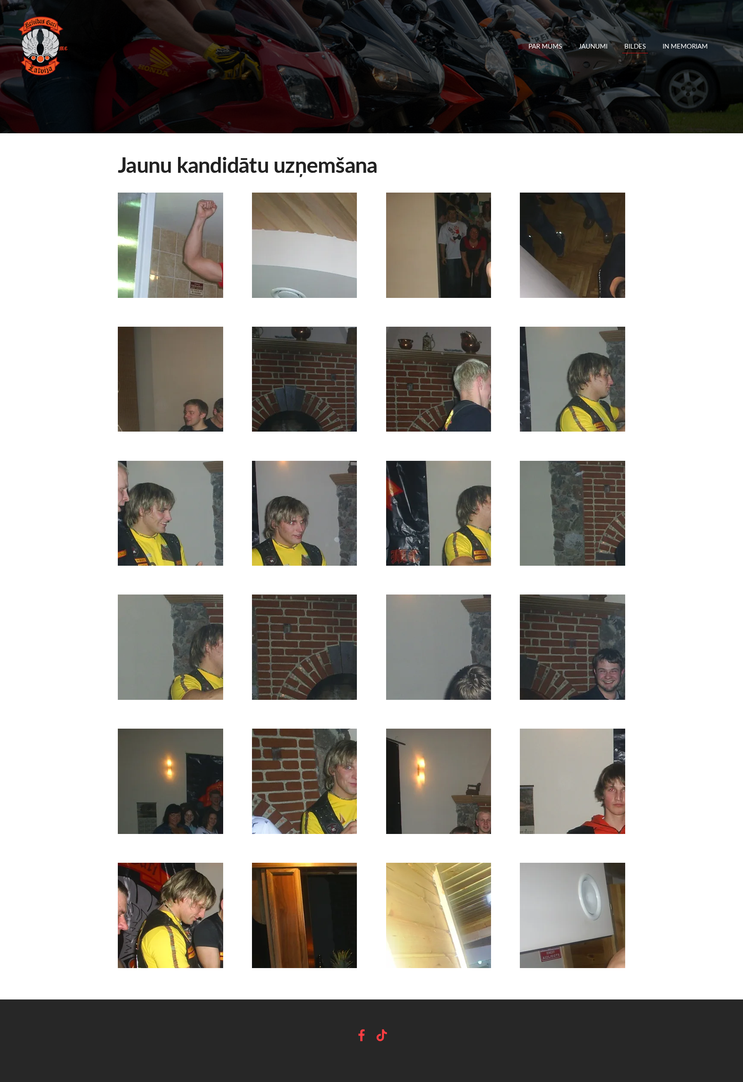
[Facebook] (362, 1035)
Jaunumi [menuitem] (593, 46)
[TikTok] (382, 1035)
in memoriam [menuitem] (685, 46)
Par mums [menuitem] (545, 46)
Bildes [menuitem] (635, 46)
